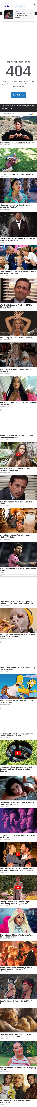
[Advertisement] (18, 34)
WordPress (8, 108)
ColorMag (30, 106)
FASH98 (16, 106)
